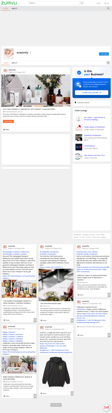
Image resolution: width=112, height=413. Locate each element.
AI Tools (82, 237)
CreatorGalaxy (89, 146)
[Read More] (35, 320)
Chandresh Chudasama (92, 135)
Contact (88, 237)
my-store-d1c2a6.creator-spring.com (91, 327)
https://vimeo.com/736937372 (51, 267)
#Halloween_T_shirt (84, 320)
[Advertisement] (56, 28)
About (14, 8)
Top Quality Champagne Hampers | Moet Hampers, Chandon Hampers (17, 302)
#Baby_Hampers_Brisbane (13, 339)
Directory (92, 234)
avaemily (12, 70)
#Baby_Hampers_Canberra (13, 336)
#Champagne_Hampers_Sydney (15, 254)
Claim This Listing (90, 93)
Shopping (85, 234)
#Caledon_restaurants (48, 254)
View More (56, 405)
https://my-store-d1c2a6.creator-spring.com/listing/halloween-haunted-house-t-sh (92, 315)
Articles (76, 237)
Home (5, 8)
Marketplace (77, 234)
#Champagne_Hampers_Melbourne (16, 252)
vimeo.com (46, 306)
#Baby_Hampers (9, 332)
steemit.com (84, 282)
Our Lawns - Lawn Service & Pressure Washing (94, 118)
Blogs (102, 234)
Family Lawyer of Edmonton (94, 127)
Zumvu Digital (101, 237)
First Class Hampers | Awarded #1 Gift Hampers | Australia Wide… (29, 109)
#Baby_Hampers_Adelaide (13, 341)
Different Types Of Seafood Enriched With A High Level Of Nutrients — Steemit (92, 277)
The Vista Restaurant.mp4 (50, 303)
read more (8, 121)
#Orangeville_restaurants (49, 252)
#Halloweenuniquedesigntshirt (88, 322)
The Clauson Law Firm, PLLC (94, 155)
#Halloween (81, 309)
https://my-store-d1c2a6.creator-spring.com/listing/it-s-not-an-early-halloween (53, 345)
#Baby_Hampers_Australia (13, 334)
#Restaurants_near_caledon (87, 252)
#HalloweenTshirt (99, 320)
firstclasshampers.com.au (13, 112)
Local (98, 234)
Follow (104, 54)
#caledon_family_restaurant (87, 254)
